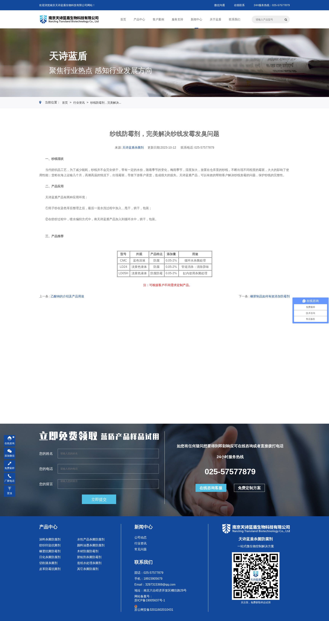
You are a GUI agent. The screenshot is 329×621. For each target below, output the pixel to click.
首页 (65, 102)
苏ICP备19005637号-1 (149, 600)
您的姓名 (46, 453)
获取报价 (84, 382)
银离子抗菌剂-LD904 (250, 369)
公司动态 (140, 537)
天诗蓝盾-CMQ (117, 369)
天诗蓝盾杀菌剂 (133, 147)
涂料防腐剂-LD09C (56, 369)
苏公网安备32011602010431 (153, 609)
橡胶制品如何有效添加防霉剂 (270, 296)
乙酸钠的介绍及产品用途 (67, 296)
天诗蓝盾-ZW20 (182, 369)
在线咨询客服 (211, 488)
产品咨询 (53, 382)
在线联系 (239, 5)
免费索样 (9, 468)
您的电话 (46, 469)
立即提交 (99, 499)
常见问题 (140, 549)
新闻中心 (143, 526)
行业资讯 (79, 102)
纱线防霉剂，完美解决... (105, 102)
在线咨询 (9, 443)
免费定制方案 (249, 488)
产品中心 (48, 526)
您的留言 (46, 484)
